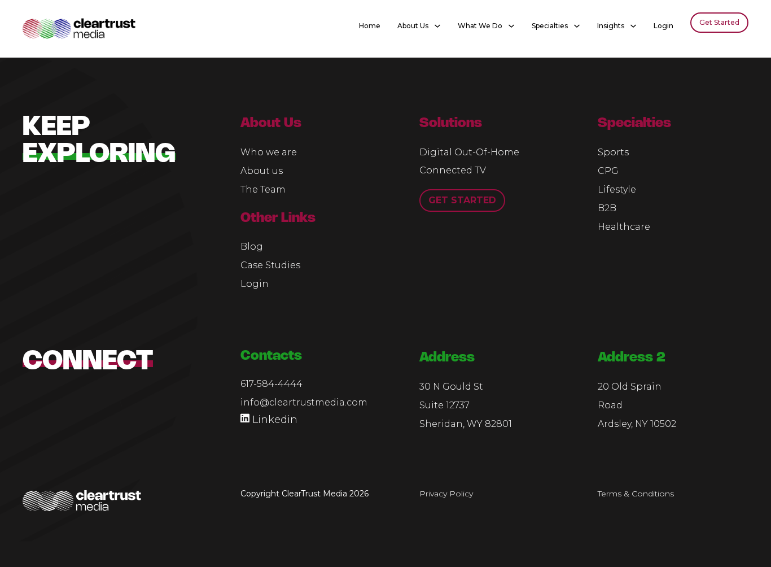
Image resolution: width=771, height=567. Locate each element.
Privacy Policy (446, 494)
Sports (613, 152)
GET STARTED (462, 200)
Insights (610, 25)
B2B (607, 208)
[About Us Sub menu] (437, 23)
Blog (251, 246)
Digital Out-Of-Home (469, 152)
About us (261, 170)
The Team (263, 189)
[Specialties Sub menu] (576, 23)
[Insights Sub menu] (633, 23)
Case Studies (270, 265)
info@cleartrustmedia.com (303, 402)
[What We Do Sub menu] (511, 23)
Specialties (550, 25)
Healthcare (624, 226)
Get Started (719, 22)
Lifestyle (617, 189)
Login (663, 25)
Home (369, 25)
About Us (412, 25)
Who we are (268, 152)
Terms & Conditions (636, 494)
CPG (608, 170)
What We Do (480, 25)
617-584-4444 (271, 383)
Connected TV (452, 170)
